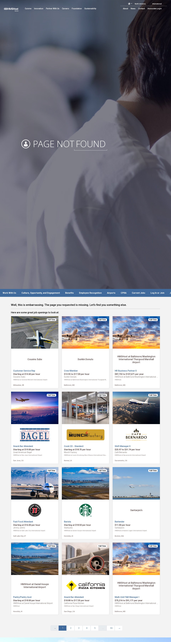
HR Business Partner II (126, 370)
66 (111, 628)
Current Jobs (138, 293)
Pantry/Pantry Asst (22, 597)
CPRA (124, 293)
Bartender (119, 521)
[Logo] (14, 8)
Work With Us (9, 293)
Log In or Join (157, 293)
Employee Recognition (90, 293)
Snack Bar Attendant (23, 446)
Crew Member (71, 370)
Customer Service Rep (24, 370)
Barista (67, 521)
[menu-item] (28, 8)
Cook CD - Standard (73, 446)
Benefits (69, 293)
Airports (111, 293)
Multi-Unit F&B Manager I (127, 597)
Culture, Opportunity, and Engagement (41, 293)
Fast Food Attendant (23, 521)
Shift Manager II (122, 446)
